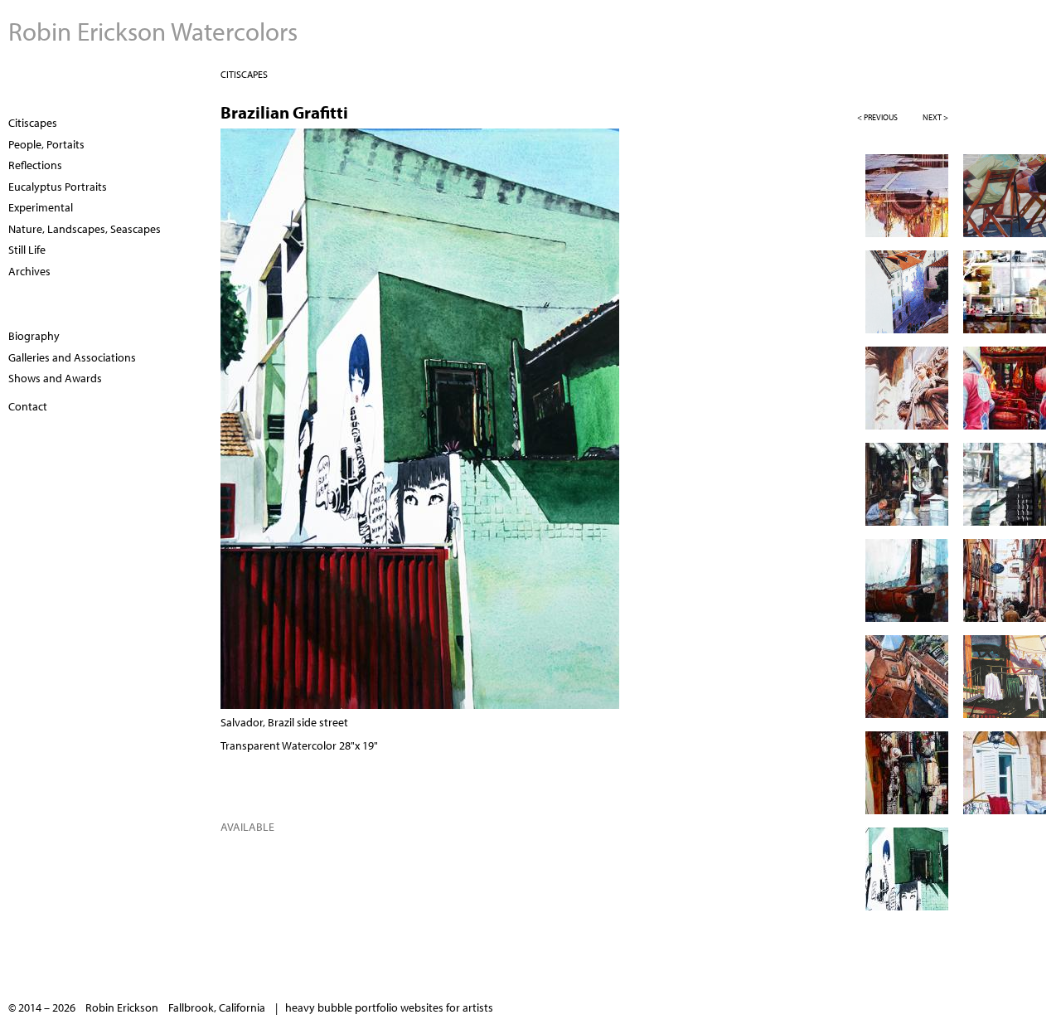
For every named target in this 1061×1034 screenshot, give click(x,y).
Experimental (40, 207)
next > (935, 117)
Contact (27, 406)
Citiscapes (244, 74)
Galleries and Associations (72, 357)
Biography (34, 335)
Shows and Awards (55, 378)
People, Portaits (46, 144)
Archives (29, 271)
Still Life (27, 249)
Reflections (35, 165)
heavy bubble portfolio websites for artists (389, 1007)
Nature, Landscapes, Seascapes (84, 228)
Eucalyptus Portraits (57, 186)
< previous (877, 117)
